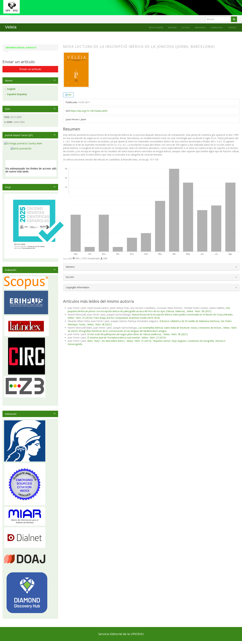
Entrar (172, 27)
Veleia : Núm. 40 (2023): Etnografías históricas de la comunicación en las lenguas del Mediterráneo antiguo (152, 329)
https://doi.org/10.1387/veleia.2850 (88, 110)
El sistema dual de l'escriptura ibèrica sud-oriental (113, 337)
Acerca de (216, 27)
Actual (185, 27)
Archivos (200, 27)
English (11, 88)
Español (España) (17, 94)
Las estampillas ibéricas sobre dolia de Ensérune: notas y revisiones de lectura (180, 327)
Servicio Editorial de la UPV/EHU (121, 634)
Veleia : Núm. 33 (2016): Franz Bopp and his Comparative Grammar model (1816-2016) (114, 317)
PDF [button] (69, 94)
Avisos (232, 27)
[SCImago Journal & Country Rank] (23, 143)
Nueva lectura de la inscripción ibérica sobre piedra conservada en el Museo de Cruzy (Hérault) (182, 314)
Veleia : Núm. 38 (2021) (199, 311)
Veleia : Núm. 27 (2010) (154, 337)
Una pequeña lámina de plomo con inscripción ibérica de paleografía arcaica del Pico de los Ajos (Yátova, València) (149, 309)
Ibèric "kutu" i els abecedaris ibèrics (106, 340)
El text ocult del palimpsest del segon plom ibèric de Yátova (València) (124, 334)
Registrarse (156, 27)
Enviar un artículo (30, 69)
